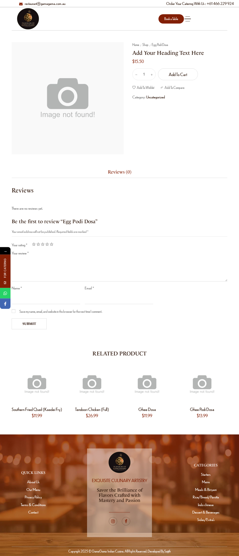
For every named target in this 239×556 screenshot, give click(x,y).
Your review (20, 252)
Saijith (167, 551)
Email (89, 287)
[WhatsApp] (5, 293)
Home (135, 44)
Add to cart (178, 74)
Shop (145, 44)
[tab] (119, 172)
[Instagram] (113, 521)
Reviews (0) (119, 172)
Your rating (19, 244)
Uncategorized (155, 96)
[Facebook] (5, 304)
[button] (171, 19)
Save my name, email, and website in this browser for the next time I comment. (60, 311)
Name (17, 287)
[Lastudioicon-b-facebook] (126, 521)
